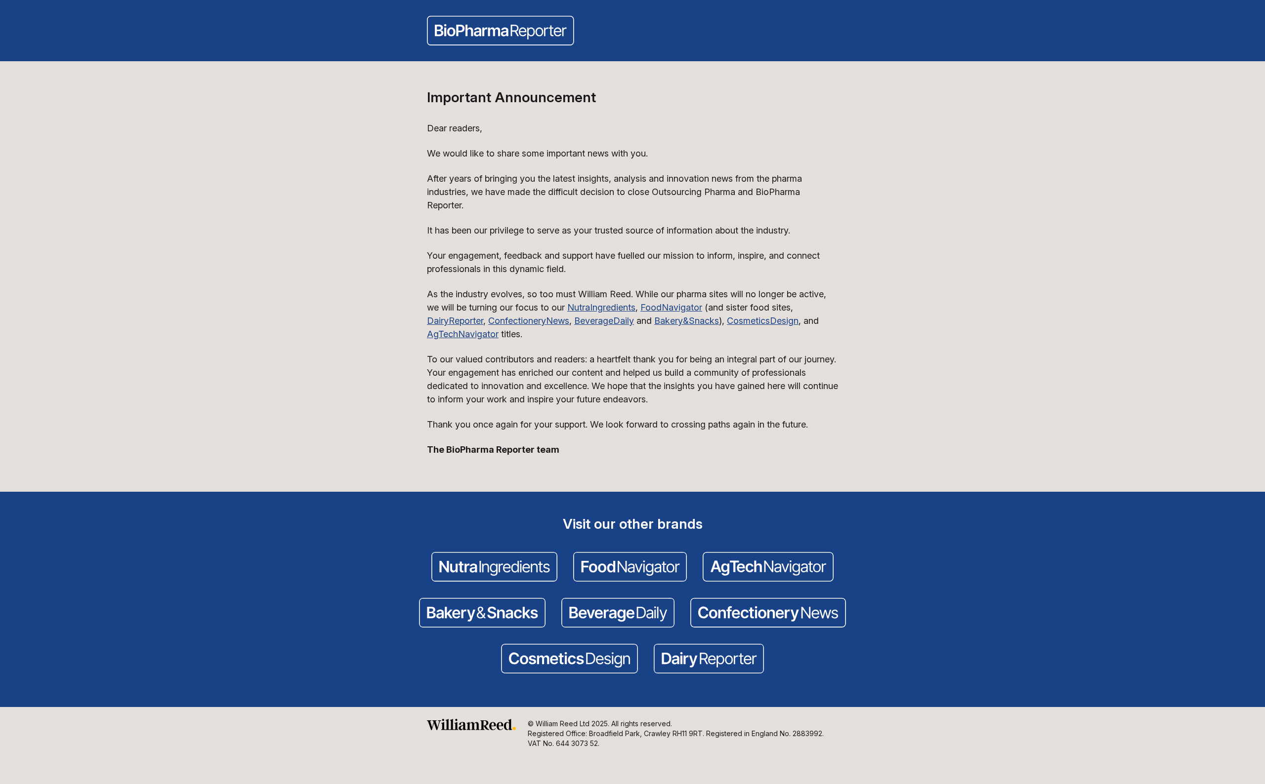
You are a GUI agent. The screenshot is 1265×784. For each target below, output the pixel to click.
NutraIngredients (601, 307)
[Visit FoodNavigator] (630, 568)
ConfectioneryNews (528, 320)
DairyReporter (455, 320)
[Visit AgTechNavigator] (768, 568)
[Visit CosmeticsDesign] (569, 659)
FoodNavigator (671, 307)
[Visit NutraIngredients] (494, 568)
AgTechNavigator (463, 334)
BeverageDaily (604, 320)
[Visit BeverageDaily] (618, 613)
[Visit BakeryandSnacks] (482, 613)
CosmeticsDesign (763, 320)
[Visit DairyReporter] (709, 659)
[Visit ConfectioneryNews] (768, 613)
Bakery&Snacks (686, 320)
